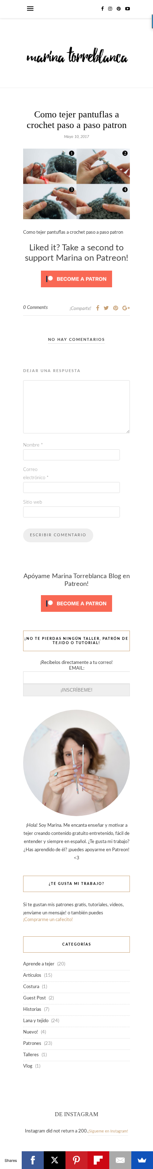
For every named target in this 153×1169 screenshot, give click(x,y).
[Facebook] (32, 1160)
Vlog (27, 1066)
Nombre (33, 445)
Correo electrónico (36, 473)
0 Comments (35, 307)
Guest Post (34, 998)
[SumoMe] (142, 1160)
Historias (32, 1009)
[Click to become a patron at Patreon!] (76, 289)
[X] (54, 1160)
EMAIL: (76, 668)
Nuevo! (30, 1032)
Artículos (32, 975)
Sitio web (32, 502)
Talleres (31, 1055)
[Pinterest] (76, 1160)
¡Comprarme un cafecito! (48, 920)
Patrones (32, 1043)
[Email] (120, 1160)
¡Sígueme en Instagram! (108, 1131)
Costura (31, 987)
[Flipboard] (98, 1160)
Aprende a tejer (38, 964)
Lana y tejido (35, 1021)
